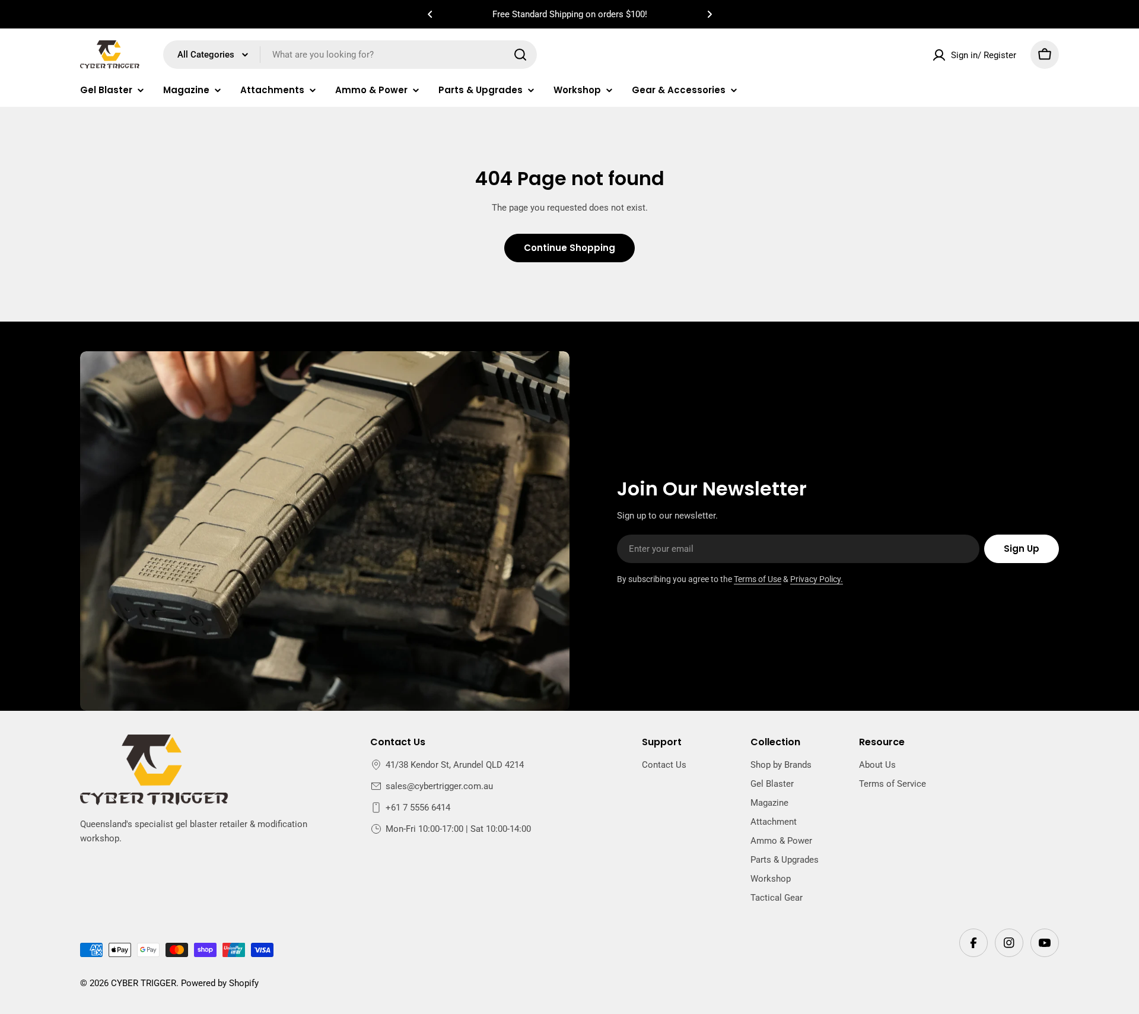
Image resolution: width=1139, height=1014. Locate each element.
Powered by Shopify (220, 983)
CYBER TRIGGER (143, 983)
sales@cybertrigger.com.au (439, 786)
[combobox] (350, 54)
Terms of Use (757, 579)
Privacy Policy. (816, 579)
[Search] (520, 54)
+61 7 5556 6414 (418, 807)
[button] (430, 14)
